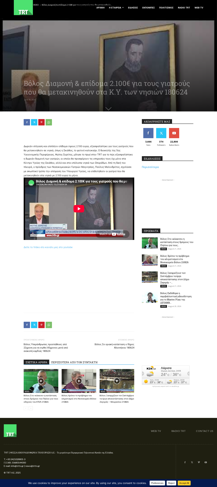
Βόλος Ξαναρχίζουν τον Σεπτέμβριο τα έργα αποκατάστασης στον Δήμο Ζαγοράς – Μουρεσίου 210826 (117, 398)
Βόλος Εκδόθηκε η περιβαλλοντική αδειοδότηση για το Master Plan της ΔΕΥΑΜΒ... (176, 298)
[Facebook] (27, 122)
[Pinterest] (41, 122)
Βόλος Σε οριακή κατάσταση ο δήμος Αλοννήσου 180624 (114, 346)
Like (148, 129)
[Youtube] (205, 462)
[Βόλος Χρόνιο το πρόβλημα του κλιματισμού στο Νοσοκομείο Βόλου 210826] (79, 381)
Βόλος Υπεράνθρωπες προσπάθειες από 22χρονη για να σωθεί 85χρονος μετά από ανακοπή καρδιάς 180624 (46, 347)
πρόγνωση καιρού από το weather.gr (165, 386)
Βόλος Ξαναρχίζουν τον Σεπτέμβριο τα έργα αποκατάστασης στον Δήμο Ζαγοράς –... (174, 277)
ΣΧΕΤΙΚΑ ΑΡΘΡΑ (36, 362)
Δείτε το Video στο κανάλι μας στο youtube (48, 247)
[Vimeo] (199, 462)
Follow (161, 129)
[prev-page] (26, 408)
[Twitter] (34, 122)
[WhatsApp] (49, 122)
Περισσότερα (150, 167)
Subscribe (174, 129)
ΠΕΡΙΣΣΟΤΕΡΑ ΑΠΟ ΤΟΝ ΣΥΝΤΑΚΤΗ (74, 362)
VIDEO (27, 391)
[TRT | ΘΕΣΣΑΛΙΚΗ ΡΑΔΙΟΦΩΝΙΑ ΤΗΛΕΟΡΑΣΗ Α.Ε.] (43, 7)
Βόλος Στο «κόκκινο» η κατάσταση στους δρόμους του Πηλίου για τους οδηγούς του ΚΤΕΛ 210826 (41, 398)
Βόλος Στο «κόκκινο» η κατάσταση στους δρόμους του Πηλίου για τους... (176, 242)
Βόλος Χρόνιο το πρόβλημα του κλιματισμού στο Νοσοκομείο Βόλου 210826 (79, 398)
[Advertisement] (79, 136)
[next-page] (31, 408)
